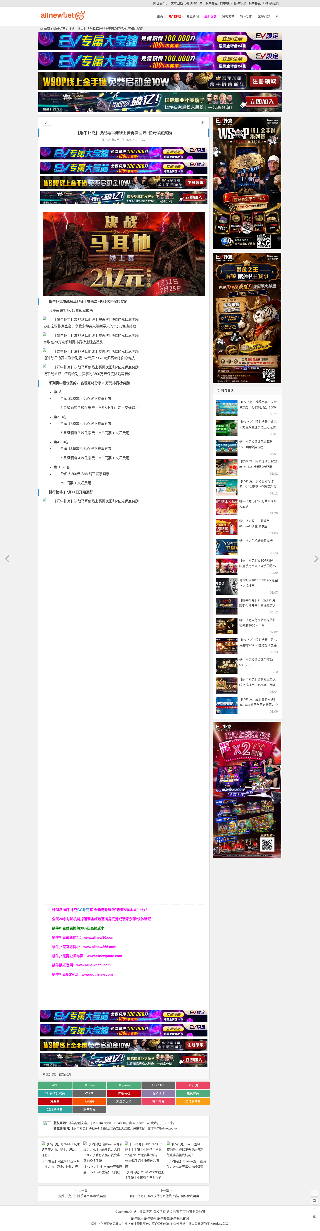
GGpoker (124, 1085)
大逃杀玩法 (123, 1101)
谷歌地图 (199, 1211)
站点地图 (173, 1211)
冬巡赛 (89, 1101)
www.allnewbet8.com (93, 965)
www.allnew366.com (99, 947)
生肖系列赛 (192, 1101)
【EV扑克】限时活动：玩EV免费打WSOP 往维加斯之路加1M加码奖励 (258, 645)
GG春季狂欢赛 (55, 1093)
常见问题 (264, 16)
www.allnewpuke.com (104, 956)
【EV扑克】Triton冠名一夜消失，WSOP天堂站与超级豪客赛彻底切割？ (186, 1167)
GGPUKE (158, 1085)
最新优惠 (59, 28)
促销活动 (158, 1093)
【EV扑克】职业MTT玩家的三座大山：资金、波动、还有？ (60, 1167)
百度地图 (186, 1211)
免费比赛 (193, 1093)
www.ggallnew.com (97, 974)
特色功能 (246, 16)
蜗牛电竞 (226, 3)
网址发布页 (160, 3)
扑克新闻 (193, 16)
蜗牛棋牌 (240, 3)
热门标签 (191, 3)
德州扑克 (158, 1101)
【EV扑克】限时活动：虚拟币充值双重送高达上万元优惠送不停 (258, 427)
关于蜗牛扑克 (208, 3)
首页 (160, 16)
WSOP (89, 1093)
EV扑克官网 (271, 3)
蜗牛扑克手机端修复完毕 (256, 540)
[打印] (143, 140)
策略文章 (228, 16)
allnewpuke (141, 1123)
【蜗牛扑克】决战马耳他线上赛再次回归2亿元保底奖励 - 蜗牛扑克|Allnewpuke (124, 1128)
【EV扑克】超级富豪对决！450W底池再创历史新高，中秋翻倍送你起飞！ (258, 705)
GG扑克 (83, 910)
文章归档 (177, 3)
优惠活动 (124, 1093)
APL (55, 1085)
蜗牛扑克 (255, 3)
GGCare (89, 1085)
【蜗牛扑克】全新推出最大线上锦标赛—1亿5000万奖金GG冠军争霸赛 (257, 685)
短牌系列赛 (54, 1109)
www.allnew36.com (98, 937)
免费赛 (54, 1101)
